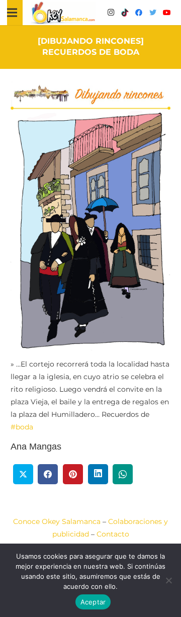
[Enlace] (63, 13)
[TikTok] (125, 13)
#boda (22, 426)
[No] (168, 580)
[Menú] (12, 12)
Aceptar (93, 602)
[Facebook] (139, 13)
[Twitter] (153, 13)
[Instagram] (111, 13)
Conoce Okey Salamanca (57, 521)
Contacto (113, 534)
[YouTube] (167, 13)
